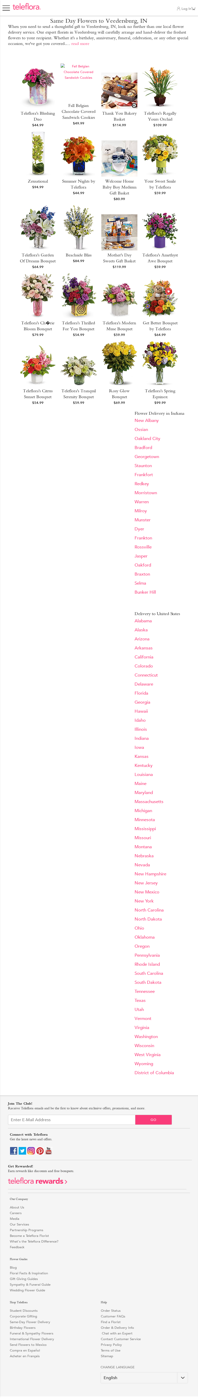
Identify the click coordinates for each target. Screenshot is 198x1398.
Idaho (140, 720)
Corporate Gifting (23, 1316)
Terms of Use (110, 1350)
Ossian (141, 429)
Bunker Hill (145, 592)
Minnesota (145, 819)
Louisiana (144, 774)
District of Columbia (154, 1072)
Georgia (142, 702)
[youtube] (49, 1153)
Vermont (143, 1018)
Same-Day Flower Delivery (30, 1322)
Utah (139, 1009)
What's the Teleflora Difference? (34, 1241)
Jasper (141, 556)
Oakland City (147, 438)
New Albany (147, 420)
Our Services (19, 1224)
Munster (143, 520)
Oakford (143, 565)
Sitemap (107, 1356)
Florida (141, 693)
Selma (140, 583)
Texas (140, 1000)
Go (153, 1120)
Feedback (17, 1247)
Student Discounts (24, 1310)
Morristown (146, 493)
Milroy (141, 511)
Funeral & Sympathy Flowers (31, 1333)
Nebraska (144, 856)
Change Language (118, 1367)
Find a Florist (111, 1322)
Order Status (111, 1310)
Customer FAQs (113, 1316)
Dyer (139, 529)
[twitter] (22, 1153)
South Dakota (148, 982)
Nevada (142, 865)
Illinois (141, 729)
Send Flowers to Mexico (28, 1344)
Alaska (141, 630)
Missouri (143, 838)
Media (14, 1218)
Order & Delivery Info (117, 1327)
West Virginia (148, 1054)
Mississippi (145, 828)
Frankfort (144, 474)
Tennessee (145, 991)
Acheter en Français (25, 1356)
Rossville (143, 547)
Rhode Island (147, 964)
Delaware (144, 684)
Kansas (141, 756)
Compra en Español (25, 1350)
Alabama (143, 621)
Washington (146, 1036)
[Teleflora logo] (27, 9)
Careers (16, 1213)
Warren (142, 502)
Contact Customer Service (121, 1339)
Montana (143, 847)
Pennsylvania (147, 955)
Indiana (142, 738)
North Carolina (149, 910)
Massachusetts (149, 801)
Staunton (143, 465)
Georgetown (147, 456)
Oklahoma (145, 937)
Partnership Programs (26, 1230)
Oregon (142, 946)
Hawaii (141, 711)
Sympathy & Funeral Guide (30, 1284)
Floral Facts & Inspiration (29, 1273)
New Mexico (147, 892)
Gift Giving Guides (24, 1279)
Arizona (142, 639)
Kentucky (144, 765)
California (144, 657)
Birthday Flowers (23, 1327)
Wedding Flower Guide (27, 1290)
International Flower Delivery (32, 1339)
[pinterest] (40, 1153)
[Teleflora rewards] (37, 1183)
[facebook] (14, 1153)
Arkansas (144, 648)
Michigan (143, 810)
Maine (140, 783)
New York (144, 901)
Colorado (144, 666)
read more (80, 43)
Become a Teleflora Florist (29, 1236)
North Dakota (148, 919)
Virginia (142, 1027)
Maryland (144, 792)
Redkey (142, 483)
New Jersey (146, 883)
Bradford (143, 447)
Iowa (139, 747)
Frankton (143, 538)
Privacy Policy (111, 1344)
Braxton (142, 574)
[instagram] (31, 1153)
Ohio (139, 928)
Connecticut (146, 675)
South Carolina (149, 973)
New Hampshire (150, 874)
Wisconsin (144, 1045)
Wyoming (144, 1063)
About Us (17, 1207)
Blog (13, 1267)
